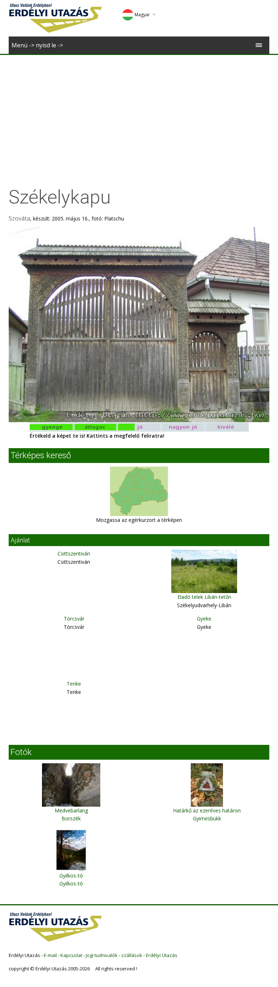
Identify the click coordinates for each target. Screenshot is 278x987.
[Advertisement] (139, 109)
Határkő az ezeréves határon (207, 810)
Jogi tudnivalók (102, 955)
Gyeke (204, 618)
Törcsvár (74, 618)
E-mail (50, 955)
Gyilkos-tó (71, 875)
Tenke (74, 683)
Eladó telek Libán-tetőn (204, 596)
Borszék (71, 818)
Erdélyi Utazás (161, 955)
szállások (131, 955)
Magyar (142, 15)
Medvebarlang (71, 810)
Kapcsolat (71, 955)
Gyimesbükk (207, 818)
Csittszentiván (74, 553)
